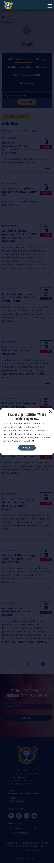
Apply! (27, 447)
